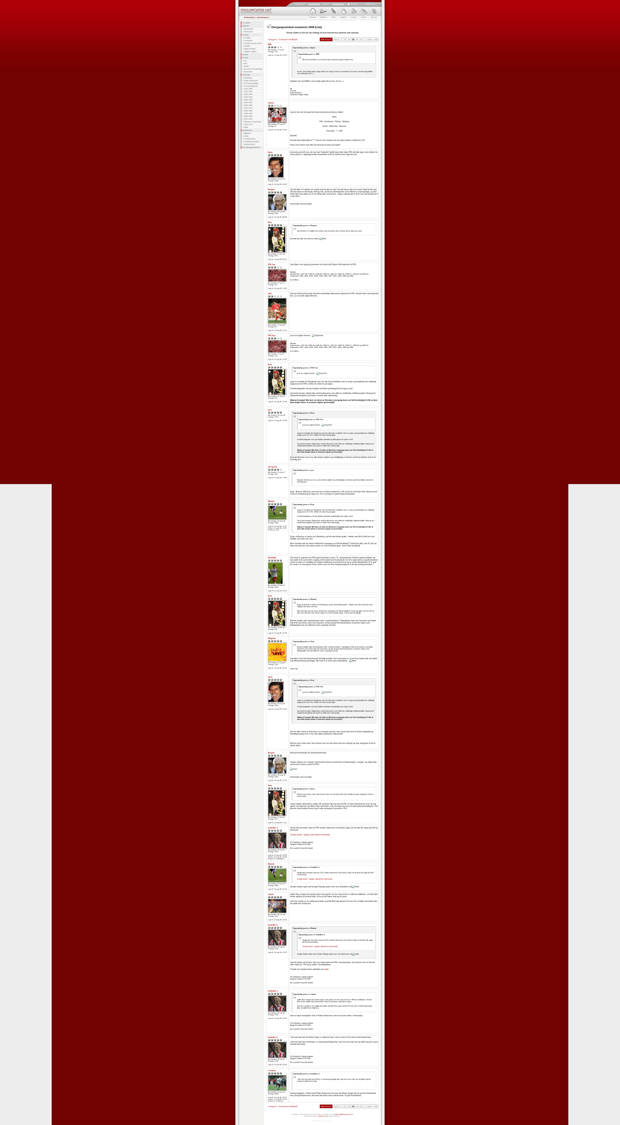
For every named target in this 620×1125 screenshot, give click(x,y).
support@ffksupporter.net (343, 1114)
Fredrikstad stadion (251, 141)
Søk (245, 63)
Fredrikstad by (249, 139)
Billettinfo (247, 133)
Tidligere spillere (250, 51)
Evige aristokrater (251, 80)
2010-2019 (248, 119)
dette (326, 969)
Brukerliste (248, 72)
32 (345, 40)
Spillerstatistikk (250, 49)
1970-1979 (248, 108)
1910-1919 (248, 91)
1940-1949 (248, 100)
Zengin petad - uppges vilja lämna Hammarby (310, 835)
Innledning (248, 78)
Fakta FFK (248, 124)
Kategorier (273, 39)
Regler (246, 66)
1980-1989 (248, 111)
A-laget (246, 35)
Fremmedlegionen (251, 86)
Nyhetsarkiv (248, 29)
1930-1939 (248, 97)
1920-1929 (248, 94)
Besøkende (247, 130)
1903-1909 (248, 89)
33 (349, 40)
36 (361, 40)
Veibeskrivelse (249, 144)
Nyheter (246, 26)
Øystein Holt (323, 1116)
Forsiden (246, 23)
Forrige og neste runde (253, 43)
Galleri (245, 55)
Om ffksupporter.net (251, 147)
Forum (245, 58)
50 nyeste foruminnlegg (253, 69)
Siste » (370, 40)
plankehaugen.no (263, 17)
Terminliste (248, 40)
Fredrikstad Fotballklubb (288, 39)
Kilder (246, 127)
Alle (376, 40)
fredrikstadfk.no (249, 17)
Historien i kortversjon (252, 122)
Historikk (246, 75)
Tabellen (247, 46)
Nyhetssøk (248, 32)
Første (336, 40)
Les (245, 61)
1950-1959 (248, 102)
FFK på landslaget (251, 83)
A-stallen (247, 38)
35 (357, 40)
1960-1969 (248, 105)
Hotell (246, 136)
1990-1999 (248, 113)
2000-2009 (248, 116)
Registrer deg (370, 4)
